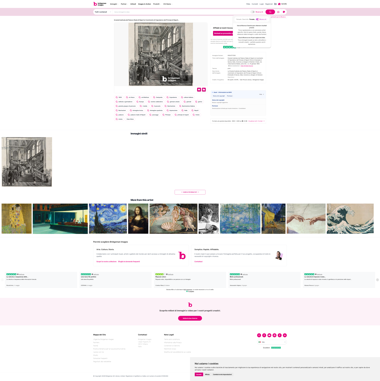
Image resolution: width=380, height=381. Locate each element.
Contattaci (198, 261)
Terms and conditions (172, 339)
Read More (231, 77)
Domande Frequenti (100, 358)
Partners (96, 342)
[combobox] (194, 12)
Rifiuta (207, 374)
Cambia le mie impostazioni (222, 374)
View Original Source (247, 66)
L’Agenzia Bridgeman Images (103, 339)
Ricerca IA (259, 12)
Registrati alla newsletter (102, 361)
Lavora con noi (98, 352)
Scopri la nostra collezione (106, 261)
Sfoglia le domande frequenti (129, 261)
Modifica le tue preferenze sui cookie (177, 352)
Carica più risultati (190, 192)
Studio (95, 355)
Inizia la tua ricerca (190, 318)
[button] (230, 33)
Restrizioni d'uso (170, 349)
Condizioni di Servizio (172, 346)
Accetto (199, 374)
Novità (95, 346)
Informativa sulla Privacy (172, 342)
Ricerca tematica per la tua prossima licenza (109, 349)
